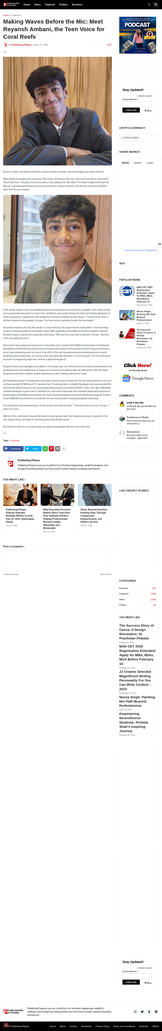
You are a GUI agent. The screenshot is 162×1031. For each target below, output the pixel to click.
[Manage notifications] (6, 1024)
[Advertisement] (137, 794)
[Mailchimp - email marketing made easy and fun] (148, 113)
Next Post (105, 574)
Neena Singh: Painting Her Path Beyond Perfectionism (146, 315)
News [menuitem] (37, 4)
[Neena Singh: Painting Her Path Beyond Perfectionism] (127, 315)
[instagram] (135, 1011)
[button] (149, 5)
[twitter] (142, 1011)
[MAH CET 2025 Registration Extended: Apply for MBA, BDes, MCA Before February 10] (127, 291)
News (137, 599)
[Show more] (63, 448)
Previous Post (12, 574)
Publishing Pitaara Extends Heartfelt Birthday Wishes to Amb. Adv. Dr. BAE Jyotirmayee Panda (20, 515)
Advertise (143, 1026)
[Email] (57, 448)
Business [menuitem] (77, 4)
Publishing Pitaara (29, 460)
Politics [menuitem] (63, 4)
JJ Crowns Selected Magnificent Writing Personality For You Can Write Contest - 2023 (135, 680)
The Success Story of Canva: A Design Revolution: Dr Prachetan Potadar (146, 336)
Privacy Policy (102, 1026)
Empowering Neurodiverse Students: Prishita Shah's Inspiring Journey (133, 722)
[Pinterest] (51, 448)
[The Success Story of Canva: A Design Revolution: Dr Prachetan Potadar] (127, 333)
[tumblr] (149, 1011)
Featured (16, 15)
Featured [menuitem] (50, 4)
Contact (73, 1026)
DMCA (155, 1026)
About (62, 1026)
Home (6, 15)
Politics (137, 605)
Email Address (130, 99)
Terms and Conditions (124, 1026)
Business (137, 588)
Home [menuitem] (27, 4)
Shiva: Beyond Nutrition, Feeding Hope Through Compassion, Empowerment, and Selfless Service (94, 515)
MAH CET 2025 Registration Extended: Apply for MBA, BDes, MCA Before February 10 (146, 294)
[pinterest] (156, 1011)
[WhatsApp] (45, 448)
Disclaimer (86, 1026)
